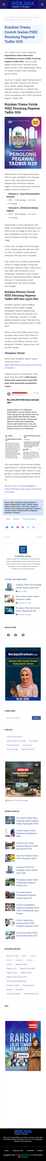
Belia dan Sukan (13, 956)
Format (40, 1150)
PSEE (12, 17)
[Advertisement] (23, 1094)
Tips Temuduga (12, 749)
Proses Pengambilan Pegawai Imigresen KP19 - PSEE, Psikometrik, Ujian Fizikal (28, 909)
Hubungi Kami (18, 1150)
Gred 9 (9, 960)
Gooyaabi (24, 1157)
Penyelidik (19, 989)
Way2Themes (26, 1155)
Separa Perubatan (13, 994)
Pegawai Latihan (22, 964)
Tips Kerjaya (33, 741)
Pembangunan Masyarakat (16, 981)
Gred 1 (24, 956)
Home (7, 17)
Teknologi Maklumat (31, 994)
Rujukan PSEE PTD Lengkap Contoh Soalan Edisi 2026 (28, 586)
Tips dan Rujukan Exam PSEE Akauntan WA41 (27, 857)
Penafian (30, 1150)
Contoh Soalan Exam (14, 737)
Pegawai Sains (12, 973)
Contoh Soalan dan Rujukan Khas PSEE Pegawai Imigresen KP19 (27, 923)
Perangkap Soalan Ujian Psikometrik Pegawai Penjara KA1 (27, 882)
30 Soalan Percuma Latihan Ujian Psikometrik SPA (28, 609)
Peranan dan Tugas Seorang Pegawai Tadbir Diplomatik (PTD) (27, 846)
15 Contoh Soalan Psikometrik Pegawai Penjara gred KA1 (26, 895)
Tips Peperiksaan (29, 519)
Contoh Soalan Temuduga (16, 741)
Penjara (9, 989)
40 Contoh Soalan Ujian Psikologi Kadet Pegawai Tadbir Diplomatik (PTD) (27, 821)
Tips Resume (27, 745)
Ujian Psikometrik (27, 749)
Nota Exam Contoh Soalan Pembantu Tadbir (27, 597)
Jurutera (29, 960)
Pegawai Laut (11, 968)
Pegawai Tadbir (26, 973)
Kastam (9, 964)
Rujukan (16, 519)
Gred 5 (33, 956)
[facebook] (8, 635)
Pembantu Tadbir (13, 985)
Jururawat (19, 960)
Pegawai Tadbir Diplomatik (17, 977)
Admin (27, 556)
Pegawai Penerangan (27, 968)
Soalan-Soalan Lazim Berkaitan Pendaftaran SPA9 (26, 833)
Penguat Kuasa (28, 985)
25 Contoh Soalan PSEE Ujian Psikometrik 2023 (26, 934)
